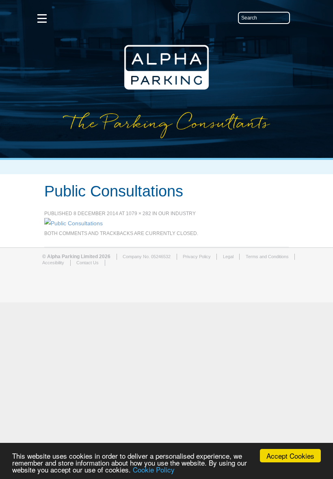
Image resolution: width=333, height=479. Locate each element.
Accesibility (53, 262)
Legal (228, 256)
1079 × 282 (138, 213)
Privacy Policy (197, 256)
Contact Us (87, 262)
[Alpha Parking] (166, 152)
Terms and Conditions (267, 256)
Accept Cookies (290, 456)
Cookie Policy (154, 469)
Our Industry (177, 213)
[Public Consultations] (73, 223)
